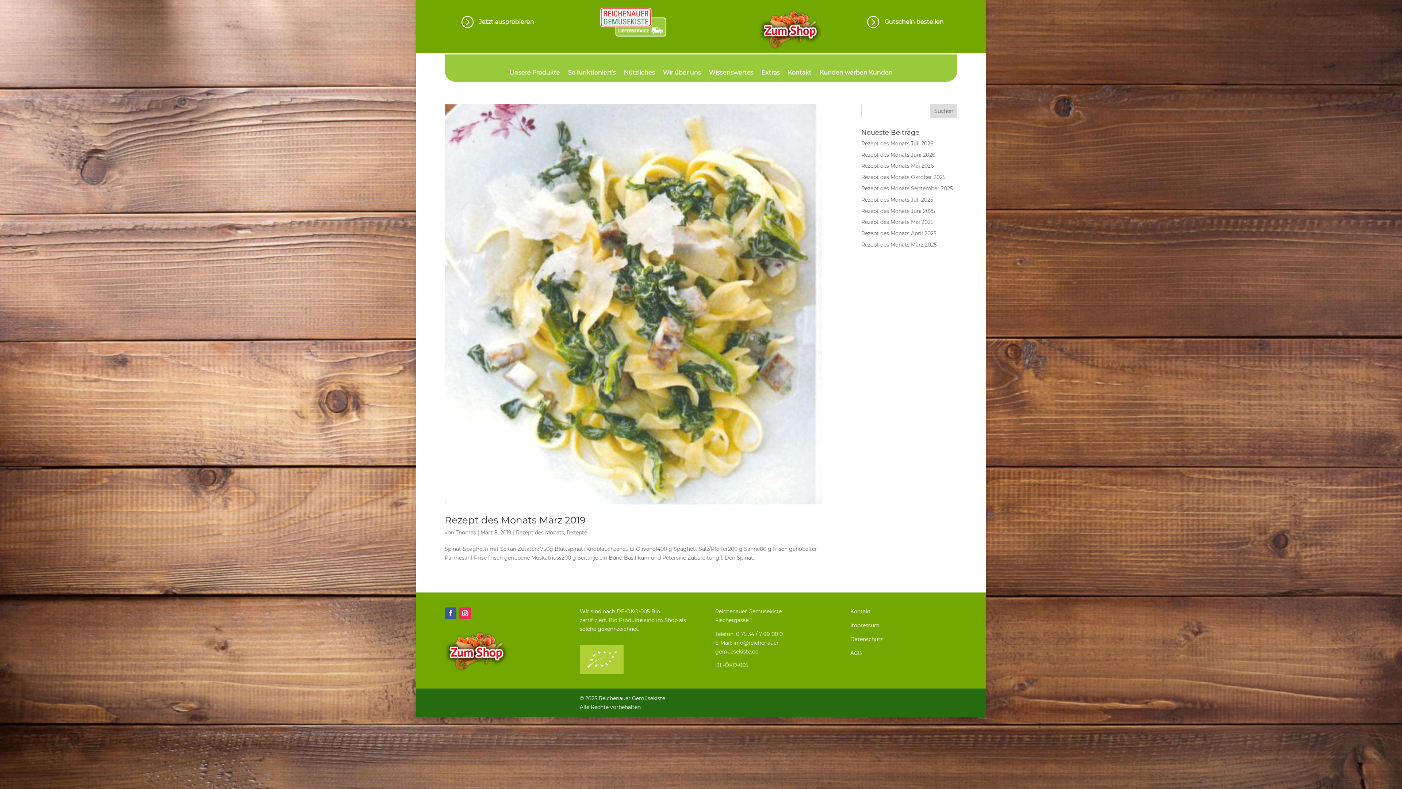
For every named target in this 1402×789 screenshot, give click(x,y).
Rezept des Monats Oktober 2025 (903, 177)
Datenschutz (866, 639)
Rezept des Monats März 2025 (899, 244)
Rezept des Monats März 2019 (515, 520)
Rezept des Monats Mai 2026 (897, 166)
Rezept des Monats (540, 532)
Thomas (466, 532)
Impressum (865, 625)
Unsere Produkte (535, 73)
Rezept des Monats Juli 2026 (897, 143)
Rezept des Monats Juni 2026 (898, 155)
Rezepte (577, 532)
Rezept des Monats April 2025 (898, 233)
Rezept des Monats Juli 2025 (897, 200)
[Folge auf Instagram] (465, 613)
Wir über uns (682, 73)
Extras (771, 73)
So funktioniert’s (592, 73)
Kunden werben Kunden (856, 73)
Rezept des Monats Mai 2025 (897, 222)
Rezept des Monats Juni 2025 (898, 211)
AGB (856, 653)
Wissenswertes (731, 73)
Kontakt (800, 73)
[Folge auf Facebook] (450, 613)
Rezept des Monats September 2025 (907, 188)
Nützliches (639, 73)
